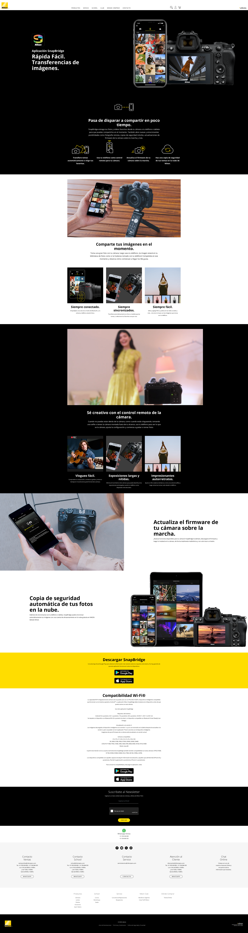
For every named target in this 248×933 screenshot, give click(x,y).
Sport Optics (77, 907)
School (95, 8)
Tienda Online (168, 897)
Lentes (78, 900)
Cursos (97, 897)
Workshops (97, 900)
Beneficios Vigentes (144, 897)
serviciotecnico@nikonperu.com (127, 863)
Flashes (78, 902)
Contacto (127, 8)
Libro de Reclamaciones (105, 925)
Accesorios (78, 904)
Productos (75, 8)
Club (102, 8)
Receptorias (119, 900)
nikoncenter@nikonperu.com (175, 863)
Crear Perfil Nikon (144, 900)
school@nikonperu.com (78, 863)
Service (86, 8)
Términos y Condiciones (119, 925)
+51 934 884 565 (124, 838)
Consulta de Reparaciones (119, 897)
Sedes (97, 902)
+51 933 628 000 (124, 836)
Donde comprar (113, 8)
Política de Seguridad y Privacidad (136, 925)
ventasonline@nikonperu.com (27, 863)
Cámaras (77, 897)
